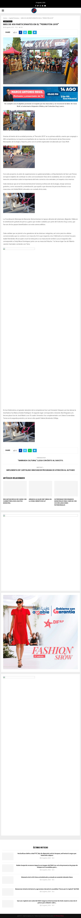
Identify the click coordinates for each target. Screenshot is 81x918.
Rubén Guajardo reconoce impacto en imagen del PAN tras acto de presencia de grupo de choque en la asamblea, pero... (47, 866)
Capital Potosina (8, 21)
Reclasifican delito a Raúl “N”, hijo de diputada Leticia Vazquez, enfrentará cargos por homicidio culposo (47, 854)
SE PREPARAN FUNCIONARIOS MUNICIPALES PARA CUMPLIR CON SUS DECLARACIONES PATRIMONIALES (65, 502)
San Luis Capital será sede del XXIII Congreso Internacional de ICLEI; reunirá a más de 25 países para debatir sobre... (47, 902)
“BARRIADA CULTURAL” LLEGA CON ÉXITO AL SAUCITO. (40, 460)
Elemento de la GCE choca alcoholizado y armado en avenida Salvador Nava (47, 877)
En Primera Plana (59, 916)
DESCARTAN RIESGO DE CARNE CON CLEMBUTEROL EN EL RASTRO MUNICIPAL (14, 501)
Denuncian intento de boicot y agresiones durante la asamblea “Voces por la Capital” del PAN (47, 889)
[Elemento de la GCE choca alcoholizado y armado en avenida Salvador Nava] (8, 880)
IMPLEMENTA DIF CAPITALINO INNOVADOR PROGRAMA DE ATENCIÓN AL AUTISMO (40, 470)
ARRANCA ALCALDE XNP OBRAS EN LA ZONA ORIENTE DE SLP (40, 500)
